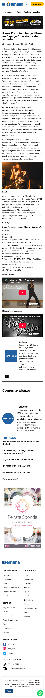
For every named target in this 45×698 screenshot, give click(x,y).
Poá (4, 624)
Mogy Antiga (28, 579)
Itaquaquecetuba (9, 616)
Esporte (27, 596)
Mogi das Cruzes (9, 608)
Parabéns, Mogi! (10, 479)
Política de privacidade (11, 588)
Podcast (27, 616)
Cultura (26, 604)
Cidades (8, 12)
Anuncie (6, 583)
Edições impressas (9, 592)
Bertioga (6, 632)
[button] (3, 4)
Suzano (5, 612)
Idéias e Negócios (32, 12)
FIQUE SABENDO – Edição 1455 (17, 459)
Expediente (7, 579)
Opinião (27, 592)
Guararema (7, 628)
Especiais (27, 583)
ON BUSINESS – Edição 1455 (16, 466)
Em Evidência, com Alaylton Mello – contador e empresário (19, 451)
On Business (28, 600)
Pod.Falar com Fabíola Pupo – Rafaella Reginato (20, 442)
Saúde (26, 612)
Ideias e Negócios (30, 608)
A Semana (6, 575)
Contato (6, 596)
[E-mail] (7, 377)
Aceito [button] (9, 691)
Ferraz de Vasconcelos (11, 620)
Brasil (19, 12)
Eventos (27, 588)
